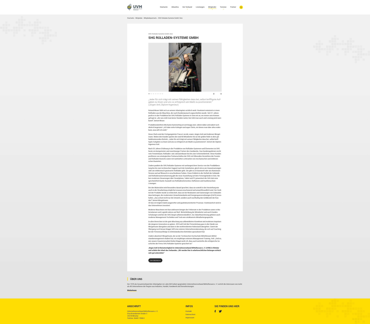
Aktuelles (175, 7)
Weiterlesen (132, 290)
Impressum (190, 317)
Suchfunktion (241, 7)
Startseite (164, 7)
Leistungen (200, 7)
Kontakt (189, 311)
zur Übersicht (155, 260)
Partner (233, 7)
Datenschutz (190, 314)
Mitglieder (138, 18)
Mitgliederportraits (150, 18)
